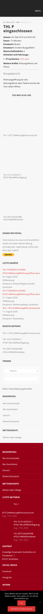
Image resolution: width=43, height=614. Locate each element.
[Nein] (40, 602)
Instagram (7, 577)
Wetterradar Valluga (12, 437)
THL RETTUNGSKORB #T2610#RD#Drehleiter (13, 218)
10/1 (22, 59)
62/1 (27, 59)
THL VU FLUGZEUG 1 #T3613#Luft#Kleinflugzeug (15, 176)
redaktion (26, 22)
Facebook (6, 571)
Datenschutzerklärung (21, 609)
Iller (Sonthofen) (10, 409)
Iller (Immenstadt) (11, 403)
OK (21, 603)
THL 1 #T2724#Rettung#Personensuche (20, 135)
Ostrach (6, 415)
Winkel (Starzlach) (11, 421)
